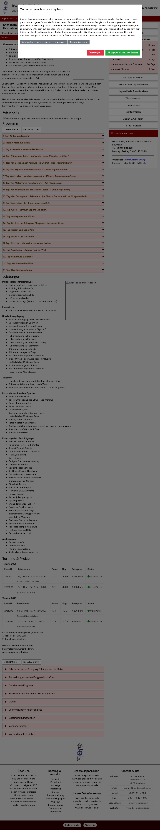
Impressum (60, 42)
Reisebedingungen (79, 42)
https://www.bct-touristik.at (73, 35)
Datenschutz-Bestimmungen (36, 42)
